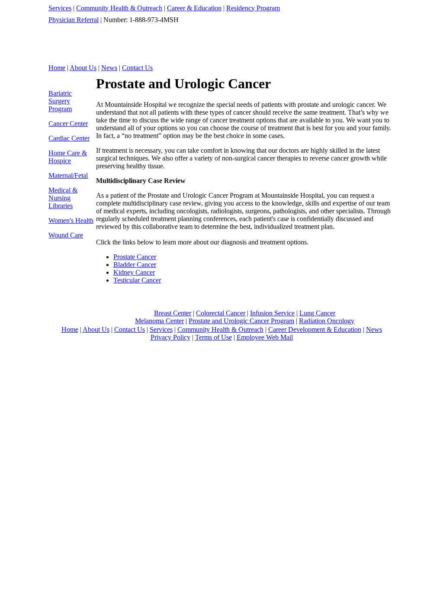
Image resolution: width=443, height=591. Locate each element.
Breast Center (172, 313)
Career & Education (194, 8)
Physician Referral (73, 19)
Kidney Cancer (134, 272)
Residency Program (253, 8)
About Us (83, 67)
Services (59, 8)
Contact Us (137, 67)
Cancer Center (68, 123)
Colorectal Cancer (220, 313)
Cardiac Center (69, 138)
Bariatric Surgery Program (60, 101)
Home (56, 67)
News (109, 67)
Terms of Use (213, 337)
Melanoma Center (159, 320)
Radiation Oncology (326, 320)
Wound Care (65, 235)
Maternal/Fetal (68, 175)
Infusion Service (272, 313)
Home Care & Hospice (67, 156)
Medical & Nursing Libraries (62, 197)
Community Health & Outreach (119, 8)
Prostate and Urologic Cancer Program (241, 320)
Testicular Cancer (137, 280)
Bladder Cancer (134, 264)
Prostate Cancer (134, 256)
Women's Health (70, 220)
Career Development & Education (314, 329)
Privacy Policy (170, 337)
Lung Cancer (317, 313)
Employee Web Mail (265, 337)
